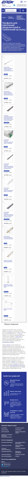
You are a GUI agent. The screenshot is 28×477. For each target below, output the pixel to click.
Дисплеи (17, 456)
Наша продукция (5, 431)
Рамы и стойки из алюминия (19, 446)
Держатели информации (18, 452)
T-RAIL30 (20, 333)
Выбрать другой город (6, 6)
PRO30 (8, 345)
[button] (18, 10)
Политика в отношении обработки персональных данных (6, 436)
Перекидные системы (6, 445)
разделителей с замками (8, 342)
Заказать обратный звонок (22, 6)
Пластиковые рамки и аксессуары (20, 443)
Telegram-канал (7, 464)
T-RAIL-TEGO (18, 336)
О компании (4, 427)
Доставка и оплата (19, 427)
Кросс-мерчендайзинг (6, 456)
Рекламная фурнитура (6, 451)
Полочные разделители (11, 17)
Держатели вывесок (6, 454)
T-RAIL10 (10, 332)
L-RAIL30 (13, 361)
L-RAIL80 (15, 364)
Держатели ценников (20, 448)
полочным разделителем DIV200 (17, 365)
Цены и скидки (4, 429)
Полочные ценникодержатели (5, 449)
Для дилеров (18, 429)
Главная (4, 17)
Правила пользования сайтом (20, 432)
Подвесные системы (20, 454)
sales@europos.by (5, 466)
